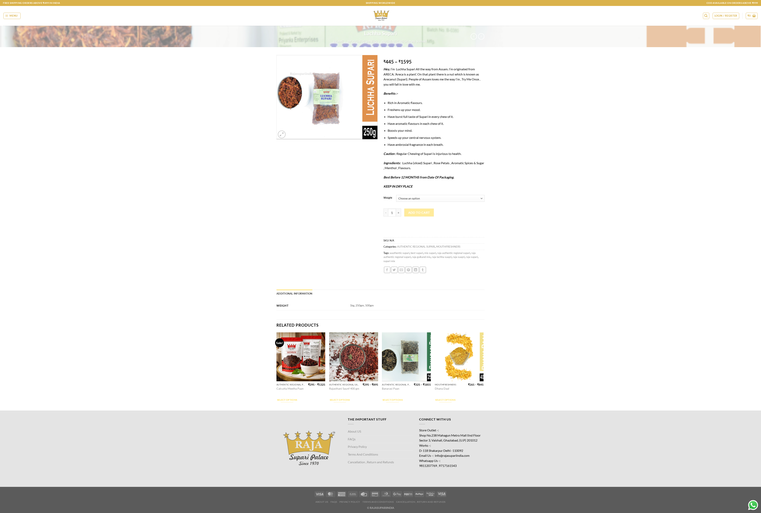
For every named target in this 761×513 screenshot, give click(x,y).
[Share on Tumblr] (423, 270)
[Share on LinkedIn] (415, 270)
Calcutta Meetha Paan (290, 388)
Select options (287, 400)
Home (338, 41)
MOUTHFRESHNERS (362, 41)
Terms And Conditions (363, 454)
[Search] (706, 16)
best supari (417, 253)
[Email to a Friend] (401, 270)
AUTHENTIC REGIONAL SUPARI (404, 41)
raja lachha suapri (442, 256)
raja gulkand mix (421, 256)
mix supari (430, 253)
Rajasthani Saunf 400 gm (344, 388)
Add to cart (419, 212)
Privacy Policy (357, 446)
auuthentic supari (399, 253)
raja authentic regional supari (453, 253)
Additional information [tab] (294, 293)
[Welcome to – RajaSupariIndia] (380, 16)
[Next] (483, 371)
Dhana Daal (442, 388)
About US (354, 431)
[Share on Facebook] (387, 270)
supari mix (389, 261)
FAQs (352, 439)
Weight (387, 197)
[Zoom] (282, 134)
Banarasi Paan (390, 388)
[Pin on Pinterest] (408, 270)
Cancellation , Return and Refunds (371, 462)
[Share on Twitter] (394, 270)
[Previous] (277, 371)
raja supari (472, 256)
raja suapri (459, 256)
